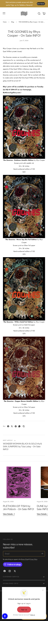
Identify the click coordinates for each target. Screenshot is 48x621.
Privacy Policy (33, 559)
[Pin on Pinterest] (16, 426)
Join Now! (40, 4)
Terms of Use (24, 559)
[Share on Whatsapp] (19, 426)
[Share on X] (12, 426)
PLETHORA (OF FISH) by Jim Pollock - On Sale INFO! (18, 508)
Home (5, 22)
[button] (4, 13)
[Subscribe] (42, 553)
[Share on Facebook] (8, 426)
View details (8, 514)
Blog (12, 22)
